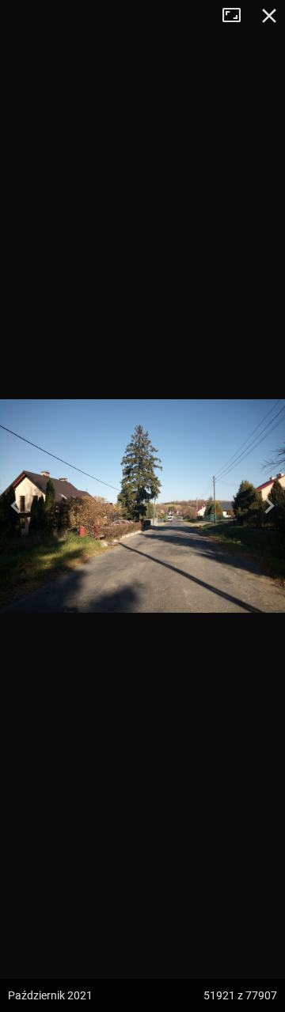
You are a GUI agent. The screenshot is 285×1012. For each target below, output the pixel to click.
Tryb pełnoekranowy (237, 16)
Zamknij (269, 16)
